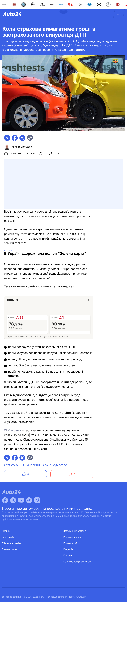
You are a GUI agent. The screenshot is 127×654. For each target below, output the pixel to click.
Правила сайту (72, 543)
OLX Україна (12, 430)
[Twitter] (13, 500)
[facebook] (15, 138)
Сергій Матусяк (22, 147)
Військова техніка (11, 543)
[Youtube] (21, 500)
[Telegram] (29, 500)
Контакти (68, 555)
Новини (6, 531)
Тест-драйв (8, 537)
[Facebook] (5, 500)
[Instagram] (37, 500)
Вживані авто (9, 549)
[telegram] (7, 138)
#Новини (33, 465)
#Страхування (14, 465)
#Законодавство (55, 465)
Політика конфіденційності (78, 561)
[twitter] (22, 138)
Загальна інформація (75, 531)
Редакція (68, 549)
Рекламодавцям (72, 537)
